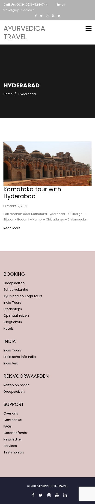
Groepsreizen (14, 283)
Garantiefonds (15, 433)
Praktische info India (19, 356)
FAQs (7, 426)
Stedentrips (12, 309)
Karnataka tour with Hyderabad (32, 192)
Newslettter (12, 439)
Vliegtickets (12, 322)
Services (10, 445)
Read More (12, 228)
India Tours (12, 302)
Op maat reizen (16, 315)
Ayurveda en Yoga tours (22, 296)
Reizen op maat (16, 385)
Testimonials (13, 452)
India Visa (10, 363)
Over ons (10, 413)
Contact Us (12, 420)
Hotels (8, 328)
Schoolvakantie (15, 289)
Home (8, 94)
